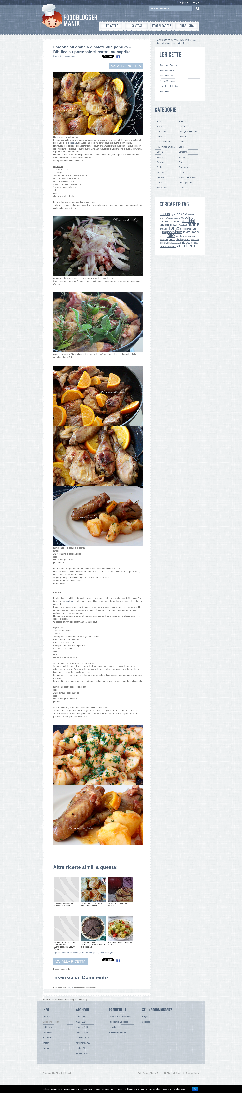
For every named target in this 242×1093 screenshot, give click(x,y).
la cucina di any (70, 56)
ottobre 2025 (81, 1048)
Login (70, 988)
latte (178, 232)
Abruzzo (160, 121)
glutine (194, 229)
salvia (101, 953)
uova (163, 246)
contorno (65, 953)
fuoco (182, 229)
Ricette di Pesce (167, 70)
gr (161, 232)
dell (171, 224)
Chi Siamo (47, 1016)
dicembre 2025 (82, 1037)
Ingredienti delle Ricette (170, 86)
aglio (173, 214)
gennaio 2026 (82, 1032)
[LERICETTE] (111, 26)
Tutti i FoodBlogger (117, 1032)
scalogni (109, 953)
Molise (182, 157)
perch (172, 239)
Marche (160, 157)
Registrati (184, 2)
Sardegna (183, 167)
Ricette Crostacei (167, 81)
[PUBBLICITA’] (186, 26)
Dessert (182, 137)
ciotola (163, 221)
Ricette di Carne (167, 76)
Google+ (47, 1048)
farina (193, 224)
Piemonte (161, 162)
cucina (164, 224)
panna (191, 236)
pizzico (186, 239)
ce (59, 953)
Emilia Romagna (164, 142)
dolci (176, 225)
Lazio (181, 147)
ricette (186, 242)
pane (185, 236)
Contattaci (47, 1032)
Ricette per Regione (168, 65)
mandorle (163, 236)
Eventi (181, 142)
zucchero (186, 245)
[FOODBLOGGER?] (161, 26)
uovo (169, 246)
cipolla (169, 221)
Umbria (160, 182)
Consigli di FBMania (188, 131)
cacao (170, 218)
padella (178, 236)
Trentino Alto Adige (187, 177)
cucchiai (188, 221)
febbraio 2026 (82, 1027)
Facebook (183, 225)
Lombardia (183, 152)
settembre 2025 (83, 1053)
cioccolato (186, 217)
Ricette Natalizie (167, 91)
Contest (160, 137)
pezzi (95, 953)
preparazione (166, 243)
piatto (179, 239)
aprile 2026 (81, 1016)
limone (195, 232)
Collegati (195, 2)
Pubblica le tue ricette (118, 1022)
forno (82, 953)
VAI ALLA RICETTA (126, 66)
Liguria (160, 152)
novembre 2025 (83, 1043)
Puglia (159, 167)
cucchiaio (74, 953)
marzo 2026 (81, 1022)
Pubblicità (47, 1027)
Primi (181, 162)
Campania (161, 131)
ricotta (194, 242)
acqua (165, 213)
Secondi (160, 172)
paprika (89, 953)
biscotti (191, 214)
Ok (195, 1089)
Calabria (183, 126)
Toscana (160, 177)
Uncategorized (185, 182)
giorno (188, 229)
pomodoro (195, 240)
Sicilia (181, 172)
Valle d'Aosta (162, 187)
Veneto (182, 187)
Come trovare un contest (120, 1016)
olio (171, 235)
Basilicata (161, 126)
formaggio (164, 229)
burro (164, 217)
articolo (182, 214)
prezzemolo (177, 243)
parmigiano (164, 240)
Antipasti (183, 121)
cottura (177, 221)
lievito (186, 232)
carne (176, 218)
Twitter (46, 1043)
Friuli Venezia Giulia (166, 147)
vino (174, 246)
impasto (168, 232)
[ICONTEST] (136, 26)
